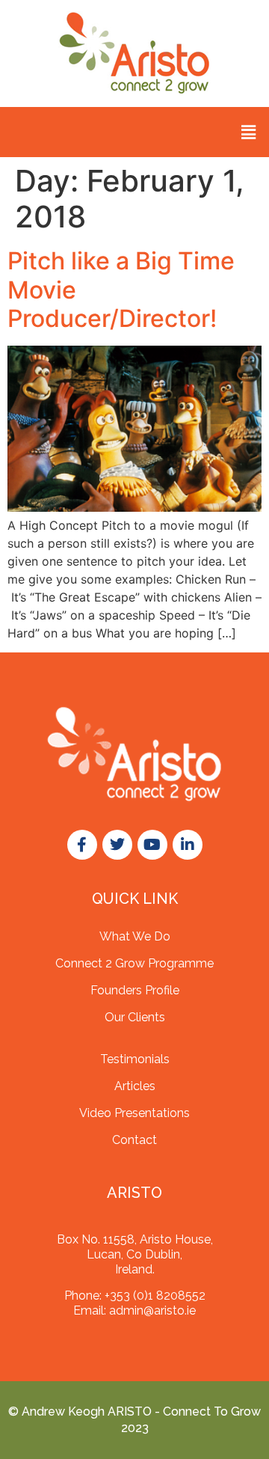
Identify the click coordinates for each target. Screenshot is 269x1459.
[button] (249, 132)
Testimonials (135, 1059)
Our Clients (135, 1017)
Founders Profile (134, 990)
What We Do (134, 936)
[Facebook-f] (82, 845)
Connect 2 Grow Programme (134, 963)
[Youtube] (152, 845)
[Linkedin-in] (187, 845)
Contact (134, 1140)
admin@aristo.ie (152, 1310)
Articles (134, 1086)
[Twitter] (117, 845)
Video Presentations (134, 1113)
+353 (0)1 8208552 (155, 1295)
